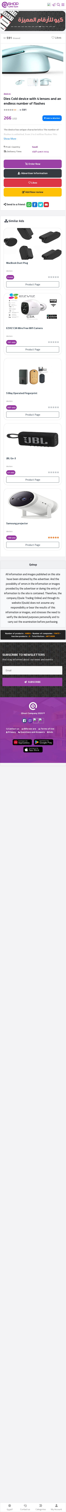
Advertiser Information (34, 173)
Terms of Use (47, 729)
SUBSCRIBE (34, 682)
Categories (41, 1509)
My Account (56, 1509)
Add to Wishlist (53, 118)
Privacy (12, 732)
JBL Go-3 (11, 458)
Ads (51, 732)
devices (7, 94)
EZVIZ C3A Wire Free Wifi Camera (24, 328)
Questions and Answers (32, 732)
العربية (9, 1509)
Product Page (32, 284)
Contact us (25, 1509)
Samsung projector (17, 523)
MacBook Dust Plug (17, 263)
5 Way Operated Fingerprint (21, 393)
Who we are (29, 729)
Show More (10, 139)
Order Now (34, 164)
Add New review (34, 192)
